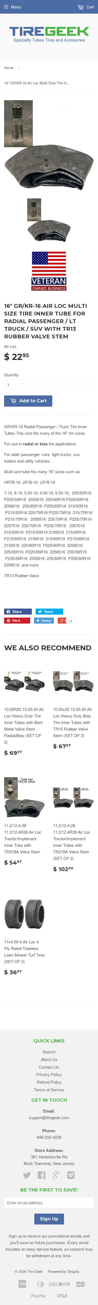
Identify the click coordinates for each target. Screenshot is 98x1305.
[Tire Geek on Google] (56, 1176)
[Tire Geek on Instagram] (71, 1176)
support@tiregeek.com (49, 1117)
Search (49, 1051)
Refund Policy (49, 1082)
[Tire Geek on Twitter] (27, 1176)
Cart (89, 7)
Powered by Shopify (63, 1271)
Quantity (11, 374)
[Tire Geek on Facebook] (42, 1176)
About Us (49, 1059)
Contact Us (49, 1067)
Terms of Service (49, 1089)
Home (8, 67)
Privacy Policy (49, 1074)
